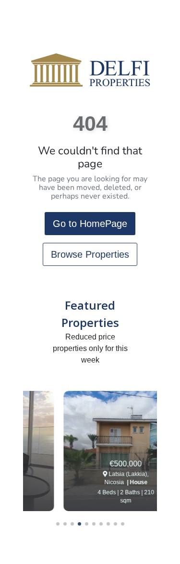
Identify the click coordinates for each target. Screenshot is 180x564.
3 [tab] (72, 524)
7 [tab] (101, 524)
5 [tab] (86, 524)
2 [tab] (65, 524)
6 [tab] (94, 524)
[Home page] (90, 69)
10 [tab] (122, 524)
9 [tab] (115, 524)
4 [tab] (79, 524)
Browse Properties (90, 254)
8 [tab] (108, 524)
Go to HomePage (90, 223)
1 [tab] (58, 524)
